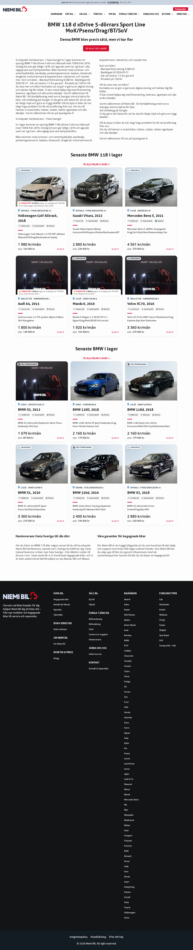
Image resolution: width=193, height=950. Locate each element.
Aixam (127, 609)
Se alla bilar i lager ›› (96, 164)
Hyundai (128, 717)
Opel (126, 830)
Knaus (127, 753)
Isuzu (126, 722)
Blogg (56, 658)
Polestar (128, 840)
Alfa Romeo (129, 615)
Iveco (126, 728)
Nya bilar (58, 609)
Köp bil (69, 14)
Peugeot (128, 835)
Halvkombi (164, 604)
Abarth (127, 599)
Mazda (127, 794)
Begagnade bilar (61, 599)
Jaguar (127, 733)
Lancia (127, 758)
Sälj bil (83, 14)
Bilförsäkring (95, 624)
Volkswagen (129, 912)
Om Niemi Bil (59, 644)
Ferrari (127, 692)
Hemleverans (95, 639)
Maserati (128, 784)
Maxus (127, 789)
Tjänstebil (58, 615)
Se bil (59, 249)
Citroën (127, 666)
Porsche (128, 846)
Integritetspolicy (78, 937)
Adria (126, 604)
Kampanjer (56, 14)
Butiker (166, 14)
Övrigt (162, 620)
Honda (127, 712)
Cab (161, 599)
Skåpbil (162, 630)
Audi (126, 630)
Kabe (126, 743)
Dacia (126, 676)
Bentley (127, 635)
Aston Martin (130, 625)
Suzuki (127, 897)
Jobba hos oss (151, 14)
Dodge (127, 681)
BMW (126, 640)
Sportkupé (164, 635)
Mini (126, 810)
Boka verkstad (60, 629)
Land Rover (129, 763)
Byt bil (92, 599)
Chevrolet (128, 656)
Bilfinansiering (95, 619)
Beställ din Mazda (62, 604)
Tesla (126, 902)
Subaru (127, 892)
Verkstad (182, 14)
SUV (161, 640)
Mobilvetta (129, 820)
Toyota (127, 907)
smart (126, 882)
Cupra (127, 671)
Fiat (126, 697)
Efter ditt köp (116, 937)
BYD (126, 645)
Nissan (127, 825)
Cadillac (127, 650)
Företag (98, 14)
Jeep (126, 738)
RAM (126, 851)
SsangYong (129, 887)
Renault (127, 856)
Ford (126, 702)
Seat (126, 871)
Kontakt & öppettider (99, 668)
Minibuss (163, 615)
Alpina (127, 620)
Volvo (126, 917)
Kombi (162, 609)
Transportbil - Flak (167, 645)
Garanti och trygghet (98, 634)
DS (125, 686)
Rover (127, 861)
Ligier (126, 774)
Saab (126, 866)
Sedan (162, 625)
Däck (91, 629)
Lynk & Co (128, 779)
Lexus (127, 769)
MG (125, 805)
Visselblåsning (98, 937)
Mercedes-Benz (131, 799)
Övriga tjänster (128, 14)
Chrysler (128, 661)
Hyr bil (112, 14)
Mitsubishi (128, 815)
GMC (126, 707)
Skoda (127, 876)
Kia (125, 748)
